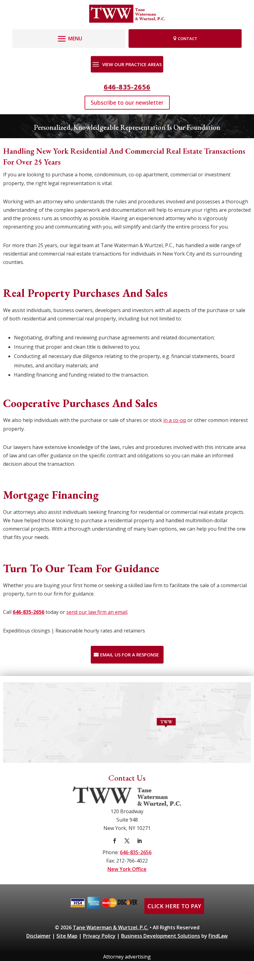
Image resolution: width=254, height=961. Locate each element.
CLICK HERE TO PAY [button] (174, 906)
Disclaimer (38, 935)
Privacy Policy (99, 935)
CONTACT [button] (187, 38)
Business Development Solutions (160, 935)
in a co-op (174, 420)
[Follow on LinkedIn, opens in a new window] (139, 841)
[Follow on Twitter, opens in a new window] (127, 841)
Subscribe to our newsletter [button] (127, 102)
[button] (69, 37)
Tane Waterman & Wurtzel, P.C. (110, 927)
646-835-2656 (127, 86)
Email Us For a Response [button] (129, 654)
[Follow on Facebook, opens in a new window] (115, 841)
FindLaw (218, 935)
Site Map (66, 935)
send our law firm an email (96, 612)
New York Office (127, 869)
